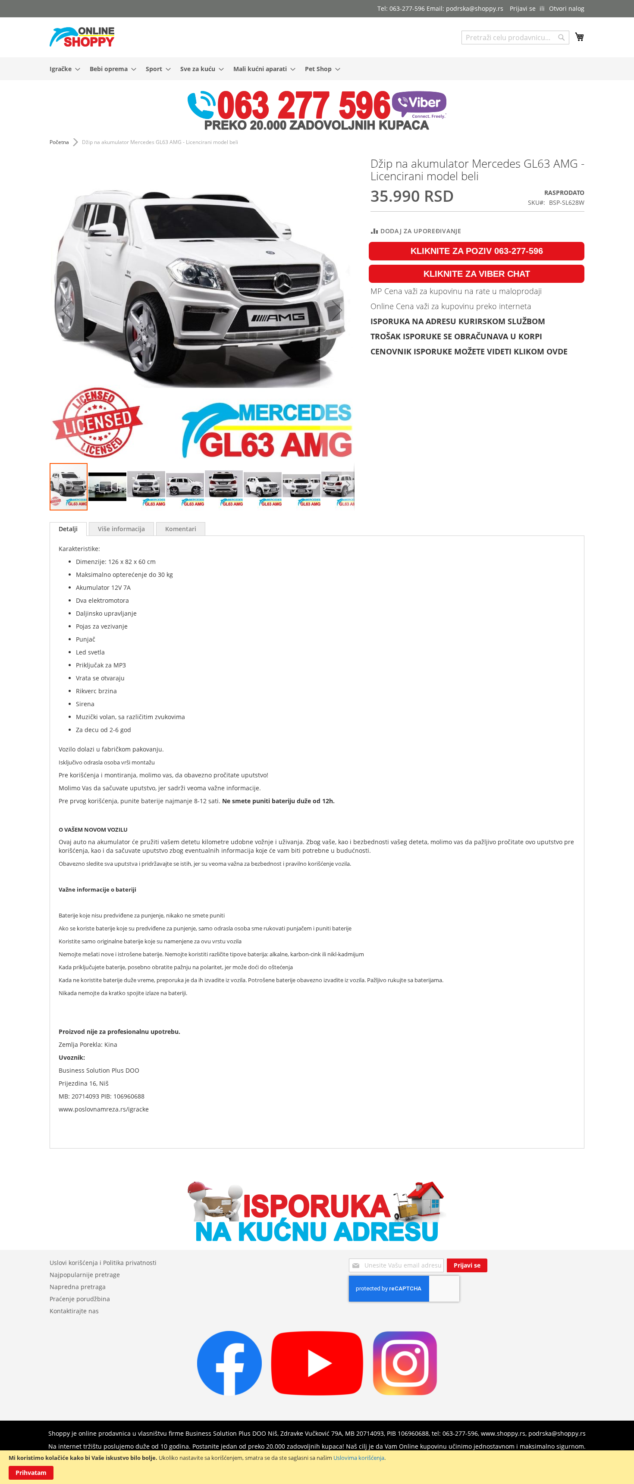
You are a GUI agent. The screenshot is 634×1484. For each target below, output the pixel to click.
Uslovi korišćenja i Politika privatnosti (103, 1263)
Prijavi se (523, 8)
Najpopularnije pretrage (85, 1275)
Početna (59, 142)
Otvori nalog (566, 8)
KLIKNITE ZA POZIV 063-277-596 (477, 251)
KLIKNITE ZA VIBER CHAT (477, 274)
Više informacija (121, 529)
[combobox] (515, 37)
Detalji (68, 529)
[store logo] (82, 37)
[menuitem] (62, 68)
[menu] (317, 68)
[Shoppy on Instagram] (405, 1393)
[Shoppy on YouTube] (317, 1393)
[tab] (68, 529)
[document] (317, 1467)
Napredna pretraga (78, 1287)
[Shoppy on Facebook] (229, 1393)
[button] (67, 309)
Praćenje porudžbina (80, 1299)
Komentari (180, 529)
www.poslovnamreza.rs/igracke (104, 1109)
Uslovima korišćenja (358, 1458)
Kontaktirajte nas (74, 1311)
